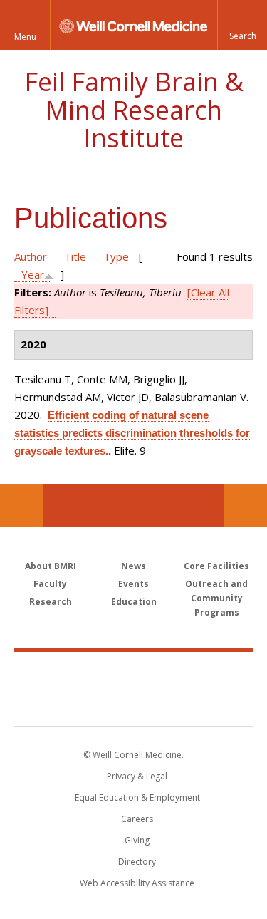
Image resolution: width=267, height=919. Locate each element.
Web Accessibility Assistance (137, 883)
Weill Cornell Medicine (134, 673)
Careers (137, 819)
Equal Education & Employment (137, 797)
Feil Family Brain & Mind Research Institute (134, 109)
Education (134, 602)
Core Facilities (216, 566)
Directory (137, 862)
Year (32, 274)
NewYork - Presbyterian (133, 703)
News (133, 566)
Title (75, 256)
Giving (137, 840)
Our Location (21, 505)
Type (116, 256)
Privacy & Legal (137, 776)
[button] (242, 25)
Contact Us (245, 505)
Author (30, 256)
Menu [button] (25, 37)
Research (50, 602)
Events (133, 584)
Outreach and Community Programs (216, 598)
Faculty (50, 584)
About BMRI (50, 566)
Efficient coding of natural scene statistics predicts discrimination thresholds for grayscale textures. (132, 433)
